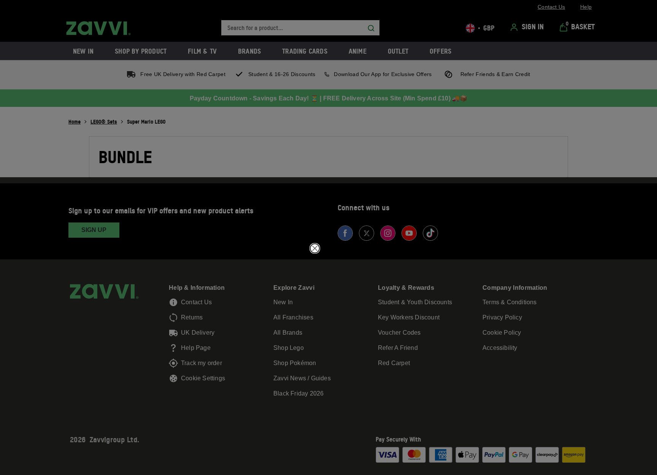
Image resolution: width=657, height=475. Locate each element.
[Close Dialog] (314, 248)
